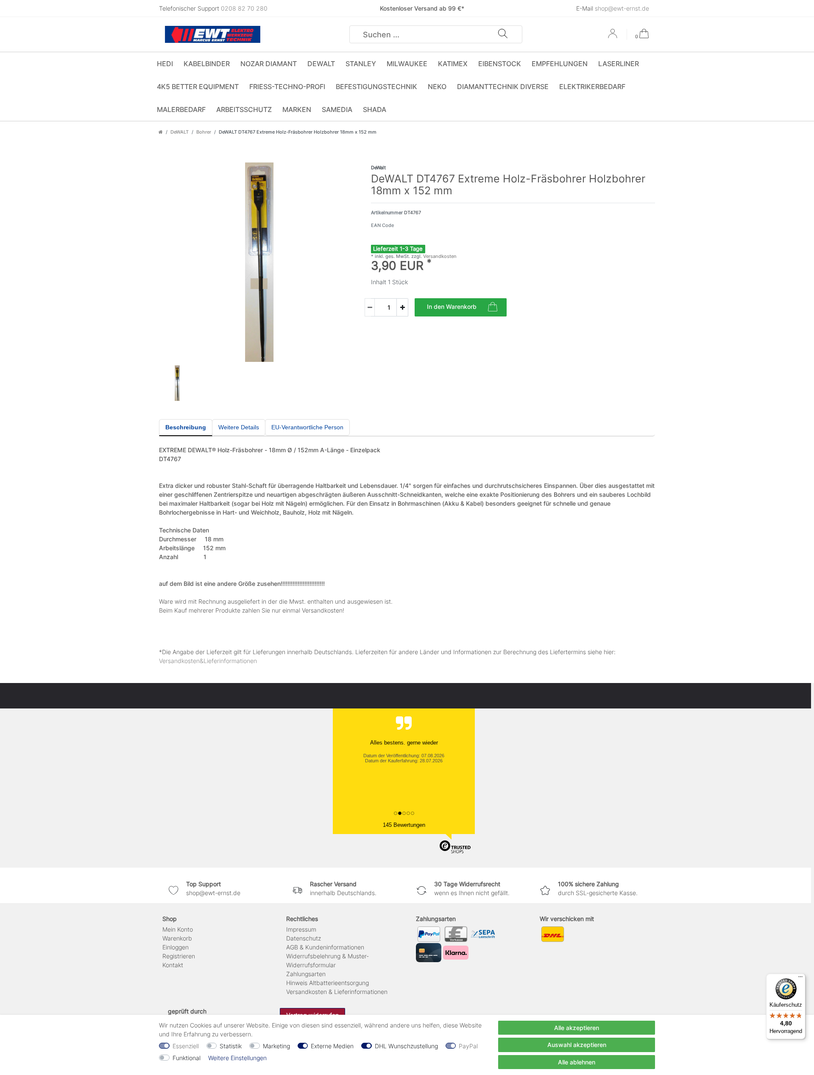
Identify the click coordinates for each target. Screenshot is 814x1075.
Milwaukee (407, 63)
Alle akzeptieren (576, 1027)
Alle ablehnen (576, 1062)
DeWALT (321, 63)
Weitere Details (238, 427)
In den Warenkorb (452, 306)
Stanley (361, 63)
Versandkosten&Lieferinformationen (208, 660)
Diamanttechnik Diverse (503, 86)
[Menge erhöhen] (402, 307)
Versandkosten (439, 256)
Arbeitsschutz (244, 109)
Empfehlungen (560, 63)
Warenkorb (177, 938)
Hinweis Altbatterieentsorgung (327, 982)
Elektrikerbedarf (592, 86)
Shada (374, 109)
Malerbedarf (181, 109)
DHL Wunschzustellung (406, 1046)
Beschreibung (185, 427)
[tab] (185, 427)
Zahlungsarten (306, 973)
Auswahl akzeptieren (576, 1044)
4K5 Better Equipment (198, 86)
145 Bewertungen (404, 825)
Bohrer (203, 132)
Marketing (276, 1046)
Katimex (453, 63)
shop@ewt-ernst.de (622, 8)
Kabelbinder (207, 63)
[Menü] (800, 979)
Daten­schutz (303, 938)
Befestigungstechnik (376, 86)
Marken (296, 109)
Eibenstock (499, 63)
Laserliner (618, 63)
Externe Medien (332, 1046)
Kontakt (172, 965)
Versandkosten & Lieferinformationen (336, 991)
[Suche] (503, 34)
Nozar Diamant (268, 63)
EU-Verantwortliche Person (307, 427)
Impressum (301, 929)
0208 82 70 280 (244, 8)
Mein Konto (177, 929)
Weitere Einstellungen (237, 1057)
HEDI (165, 63)
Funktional (187, 1057)
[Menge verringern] (370, 307)
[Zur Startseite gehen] (161, 132)
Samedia (337, 109)
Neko (437, 86)
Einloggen (175, 947)
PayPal (468, 1046)
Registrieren (178, 956)
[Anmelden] (613, 36)
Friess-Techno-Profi (287, 86)
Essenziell (186, 1046)
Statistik (231, 1046)
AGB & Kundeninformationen (325, 947)
